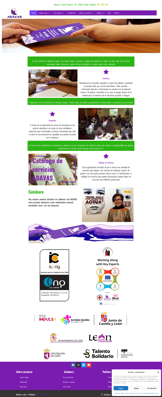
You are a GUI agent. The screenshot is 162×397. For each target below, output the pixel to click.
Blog (109, 13)
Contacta (116, 13)
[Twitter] (83, 365)
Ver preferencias (151, 388)
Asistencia (106, 78)
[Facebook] (73, 365)
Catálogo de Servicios (106, 162)
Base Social (23, 387)
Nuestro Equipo (24, 377)
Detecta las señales (85, 13)
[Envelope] (89, 365)
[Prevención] (52, 114)
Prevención (52, 120)
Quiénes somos (43, 13)
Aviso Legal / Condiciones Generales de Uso (147, 393)
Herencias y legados (69, 382)
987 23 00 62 (42, 394)
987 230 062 (102, 4)
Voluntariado (23, 382)
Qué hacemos (58, 13)
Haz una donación (68, 377)
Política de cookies (119, 393)
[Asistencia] (106, 71)
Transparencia (72, 13)
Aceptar (121, 388)
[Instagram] (78, 365)
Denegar (136, 388)
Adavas (33, 13)
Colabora (99, 13)
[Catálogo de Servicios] (106, 156)
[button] (158, 372)
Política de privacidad (130, 393)
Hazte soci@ (66, 387)
